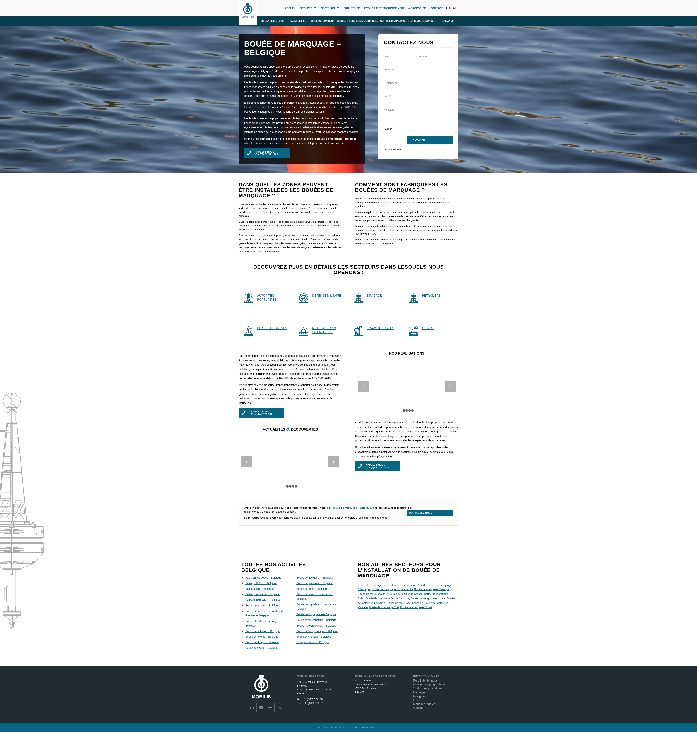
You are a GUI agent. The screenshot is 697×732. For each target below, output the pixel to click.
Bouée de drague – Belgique (262, 642)
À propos (414, 8)
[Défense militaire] (303, 297)
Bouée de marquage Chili (384, 607)
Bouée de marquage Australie (428, 598)
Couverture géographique (429, 684)
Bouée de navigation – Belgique (314, 577)
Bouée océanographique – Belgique (317, 631)
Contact (436, 8)
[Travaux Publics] (358, 330)
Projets (349, 8)
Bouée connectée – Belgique (262, 605)
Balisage (419, 692)
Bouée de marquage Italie (373, 593)
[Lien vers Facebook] (243, 707)
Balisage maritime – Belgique (262, 594)
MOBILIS (339, 727)
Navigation (420, 696)
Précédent (363, 386)
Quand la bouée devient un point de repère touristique (290, 459)
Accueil (290, 8)
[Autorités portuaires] (248, 297)
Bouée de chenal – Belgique (261, 636)
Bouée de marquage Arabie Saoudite (387, 598)
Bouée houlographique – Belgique (316, 614)
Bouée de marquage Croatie (406, 593)
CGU (416, 700)
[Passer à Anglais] (454, 8)
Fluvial (428, 328)
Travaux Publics (380, 328)
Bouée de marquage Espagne (431, 589)
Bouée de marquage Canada (409, 585)
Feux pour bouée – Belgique (312, 642)
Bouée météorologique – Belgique (316, 625)
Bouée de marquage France (374, 585)
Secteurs (328, 8)
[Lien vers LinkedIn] (252, 707)
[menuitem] (273, 21)
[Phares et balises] (248, 330)
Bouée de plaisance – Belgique (314, 583)
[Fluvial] (413, 330)
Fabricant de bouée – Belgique (263, 577)
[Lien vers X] (279, 707)
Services (306, 8)
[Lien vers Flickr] (270, 707)
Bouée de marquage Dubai (416, 607)
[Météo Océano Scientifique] (303, 330)
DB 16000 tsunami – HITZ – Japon (407, 383)
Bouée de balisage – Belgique (262, 631)
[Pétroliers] (413, 297)
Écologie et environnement (384, 8)
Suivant (450, 386)
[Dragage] (358, 297)
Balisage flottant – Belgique (261, 583)
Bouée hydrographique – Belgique (316, 619)
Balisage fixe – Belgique (259, 588)
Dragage (374, 295)
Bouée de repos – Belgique (312, 588)
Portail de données (425, 680)
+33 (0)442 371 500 (312, 699)
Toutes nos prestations (427, 688)
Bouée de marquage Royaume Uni (392, 589)
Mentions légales (424, 704)
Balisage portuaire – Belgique (262, 599)
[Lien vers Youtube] (261, 707)
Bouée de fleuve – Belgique (261, 647)
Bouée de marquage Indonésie (405, 602)
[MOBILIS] (248, 13)
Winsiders (373, 727)
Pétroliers (431, 295)
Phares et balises (272, 328)
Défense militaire (326, 295)
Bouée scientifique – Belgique (313, 636)
